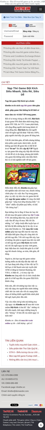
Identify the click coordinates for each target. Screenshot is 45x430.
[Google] (13, 25)
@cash (27, 422)
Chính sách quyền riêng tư (13, 395)
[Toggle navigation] (41, 9)
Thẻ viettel (16, 425)
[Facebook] (30, 25)
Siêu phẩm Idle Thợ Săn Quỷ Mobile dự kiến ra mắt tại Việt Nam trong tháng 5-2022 (24, 348)
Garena (5, 422)
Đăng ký (36, 31)
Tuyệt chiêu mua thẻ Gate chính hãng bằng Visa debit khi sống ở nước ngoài (24, 345)
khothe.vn (20, 387)
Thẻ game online (23, 420)
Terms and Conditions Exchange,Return (22, 56)
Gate (39, 420)
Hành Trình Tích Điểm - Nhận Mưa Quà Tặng (22, 17)
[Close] (40, 17)
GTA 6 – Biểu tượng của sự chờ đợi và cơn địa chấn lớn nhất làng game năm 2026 (24, 352)
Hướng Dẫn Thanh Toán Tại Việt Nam (22, 68)
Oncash (20, 422)
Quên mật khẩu (28, 36)
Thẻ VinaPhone (26, 425)
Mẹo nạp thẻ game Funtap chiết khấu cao (24, 356)
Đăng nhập (27, 31)
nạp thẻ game (26, 105)
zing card (13, 422)
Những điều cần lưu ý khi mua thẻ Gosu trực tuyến (24, 360)
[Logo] (22, 9)
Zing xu (33, 420)
